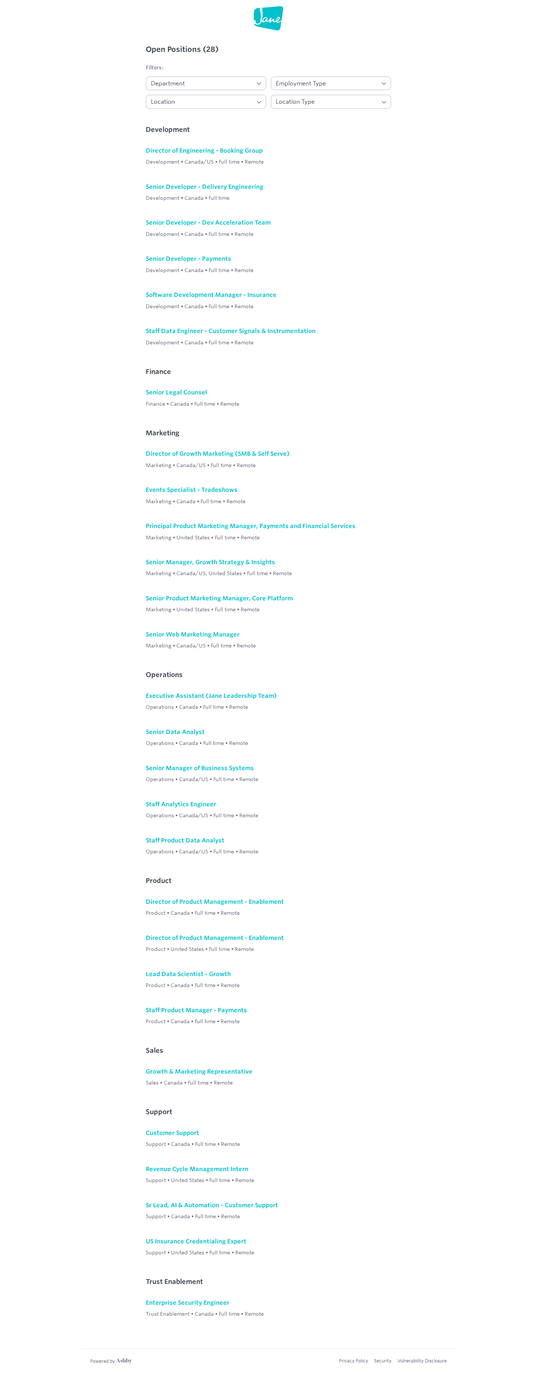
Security (383, 1361)
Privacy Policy (353, 1361)
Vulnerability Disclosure (422, 1361)
